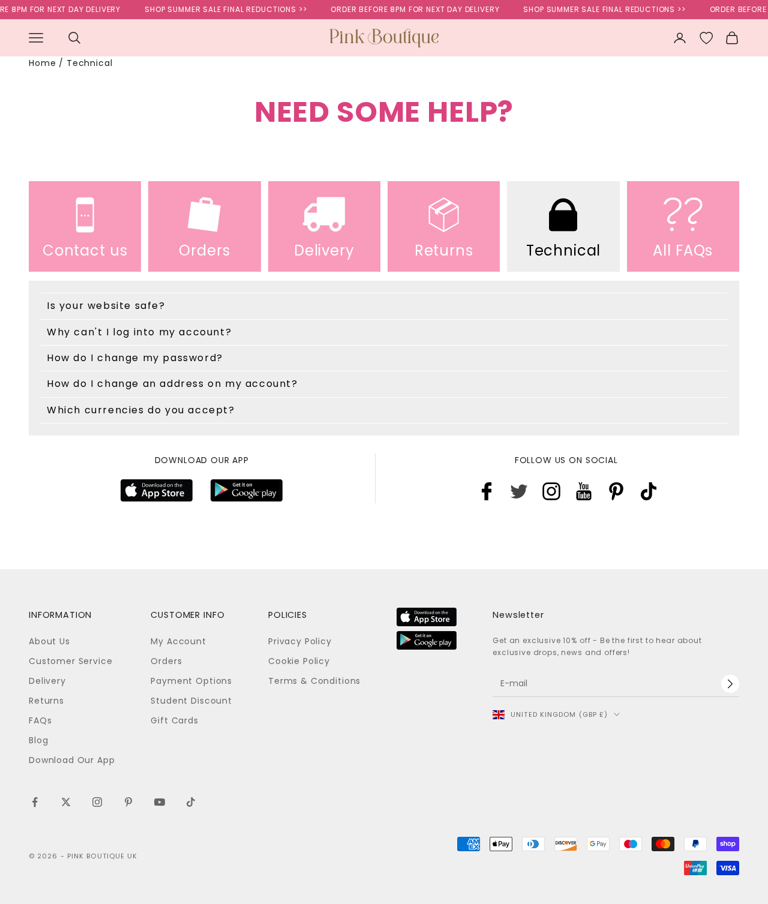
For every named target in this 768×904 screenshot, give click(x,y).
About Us (49, 641)
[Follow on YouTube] (160, 802)
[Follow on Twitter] (66, 802)
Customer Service (70, 661)
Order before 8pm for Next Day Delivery (408, 9)
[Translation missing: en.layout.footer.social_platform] (487, 491)
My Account (178, 641)
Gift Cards (174, 720)
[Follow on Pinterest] (128, 802)
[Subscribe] (730, 684)
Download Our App (72, 760)
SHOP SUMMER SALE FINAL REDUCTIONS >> (218, 9)
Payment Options (191, 681)
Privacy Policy (300, 641)
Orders (166, 661)
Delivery (47, 681)
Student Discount (191, 701)
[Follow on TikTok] (191, 802)
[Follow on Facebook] (35, 802)
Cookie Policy (299, 661)
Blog (38, 740)
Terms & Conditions (314, 681)
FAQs (40, 720)
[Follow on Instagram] (97, 802)
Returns (46, 701)
